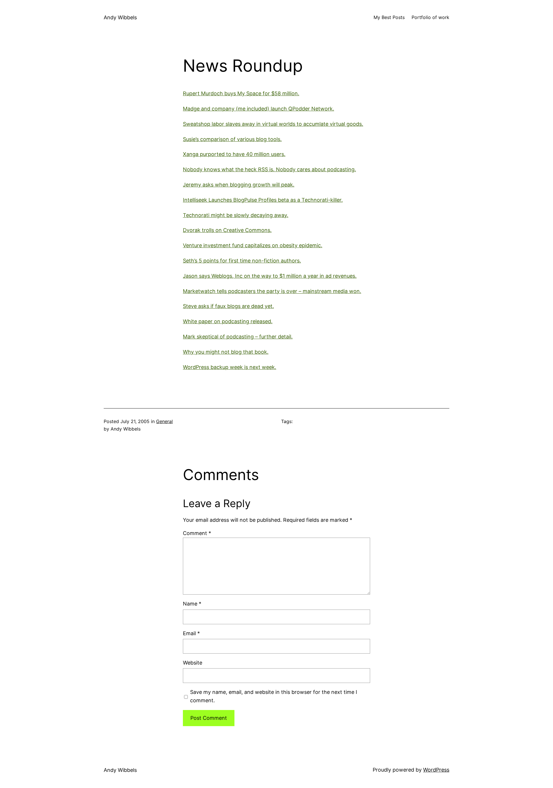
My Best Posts (389, 17)
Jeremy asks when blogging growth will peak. (238, 185)
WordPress (436, 770)
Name (192, 604)
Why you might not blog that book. (225, 352)
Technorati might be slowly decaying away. (235, 215)
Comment (197, 533)
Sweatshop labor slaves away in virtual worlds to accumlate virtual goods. (273, 124)
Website (192, 663)
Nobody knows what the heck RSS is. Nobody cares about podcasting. (269, 169)
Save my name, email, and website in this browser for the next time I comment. (273, 696)
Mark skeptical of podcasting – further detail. (238, 337)
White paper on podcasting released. (227, 321)
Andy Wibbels (120, 17)
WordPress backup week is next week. (229, 367)
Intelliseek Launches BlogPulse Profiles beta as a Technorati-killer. (263, 200)
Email (191, 633)
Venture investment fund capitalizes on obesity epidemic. (252, 245)
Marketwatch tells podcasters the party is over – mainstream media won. (272, 291)
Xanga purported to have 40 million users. (234, 154)
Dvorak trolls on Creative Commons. (227, 230)
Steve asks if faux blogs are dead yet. (228, 306)
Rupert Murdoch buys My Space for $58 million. (241, 93)
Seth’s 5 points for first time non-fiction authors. (242, 261)
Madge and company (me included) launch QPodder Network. (258, 109)
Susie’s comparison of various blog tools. (232, 139)
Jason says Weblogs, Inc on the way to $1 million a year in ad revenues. (270, 276)
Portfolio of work (430, 17)
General (164, 421)
